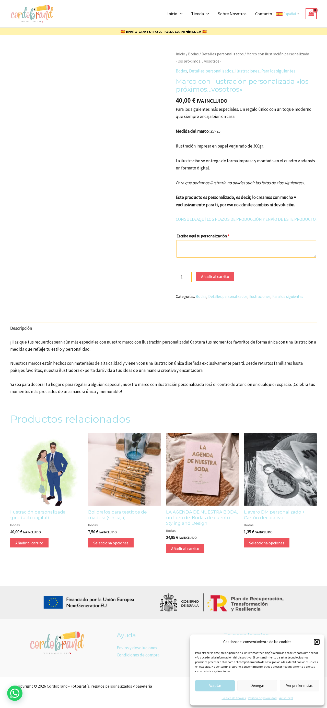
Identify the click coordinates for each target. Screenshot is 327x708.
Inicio (172, 14)
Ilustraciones (247, 71)
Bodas (193, 54)
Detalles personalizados (223, 54)
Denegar (257, 685)
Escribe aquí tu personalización (203, 236)
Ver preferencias (299, 685)
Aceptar (215, 685)
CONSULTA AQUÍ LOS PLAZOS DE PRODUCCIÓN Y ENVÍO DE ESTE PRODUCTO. (246, 219)
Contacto (263, 14)
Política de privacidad (262, 698)
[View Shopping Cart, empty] (311, 13)
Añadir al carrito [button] (29, 542)
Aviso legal (286, 698)
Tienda (197, 14)
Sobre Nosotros (232, 14)
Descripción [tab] (21, 328)
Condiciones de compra (138, 655)
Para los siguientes (278, 71)
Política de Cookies (234, 698)
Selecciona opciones (111, 542)
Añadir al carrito (215, 276)
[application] (179, 14)
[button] (316, 641)
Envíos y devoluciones (137, 648)
